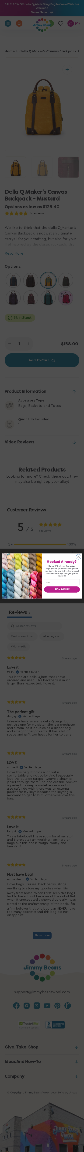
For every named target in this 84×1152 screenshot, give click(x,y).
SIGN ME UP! (62, 589)
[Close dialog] (78, 556)
